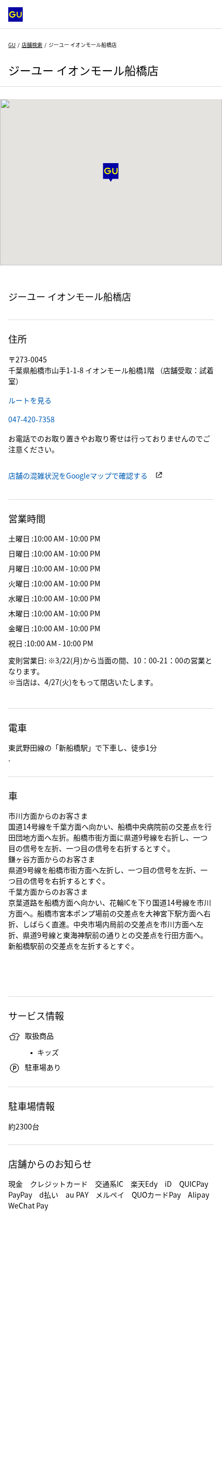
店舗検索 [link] (32, 45)
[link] (30, 400)
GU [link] (11, 45)
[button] (111, 172)
